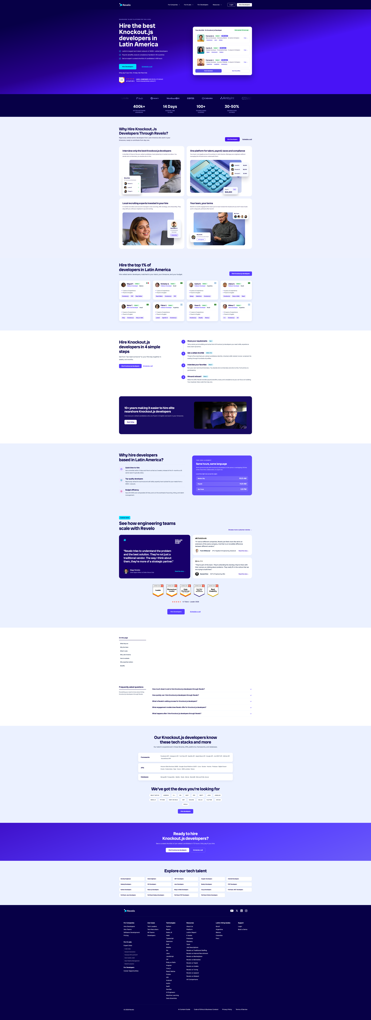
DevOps (169, 989)
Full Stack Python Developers (209, 895)
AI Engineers (170, 992)
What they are (124, 643)
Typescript (170, 938)
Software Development (132, 932)
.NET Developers (179, 879)
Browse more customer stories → (240, 530)
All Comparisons (192, 979)
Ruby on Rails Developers (181, 889)
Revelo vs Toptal (192, 963)
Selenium (169, 941)
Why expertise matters (126, 662)
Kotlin (218, 800)
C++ (174, 795)
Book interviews (208, 71)
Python (162, 800)
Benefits (122, 666)
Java (209, 795)
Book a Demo (242, 929)
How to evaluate (124, 658)
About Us (189, 926)
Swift (201, 795)
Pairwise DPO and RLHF (131, 955)
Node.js (153, 800)
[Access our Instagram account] (246, 911)
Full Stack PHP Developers (181, 895)
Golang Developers (126, 884)
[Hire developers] (222, 51)
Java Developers (179, 884)
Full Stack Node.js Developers (156, 895)
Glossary (189, 941)
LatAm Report (191, 932)
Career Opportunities (131, 971)
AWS (168, 935)
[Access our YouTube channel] (231, 910)
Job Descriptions (192, 947)
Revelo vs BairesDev (193, 960)
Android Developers (233, 879)
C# (167, 959)
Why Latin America (125, 654)
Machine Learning (172, 995)
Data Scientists (171, 998)
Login (231, 5)
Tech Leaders (152, 926)
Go (168, 950)
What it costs (124, 651)
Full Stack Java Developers (128, 895)
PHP (194, 795)
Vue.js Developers (206, 889)
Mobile (168, 947)
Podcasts (189, 938)
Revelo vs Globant (192, 976)
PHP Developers (232, 884)
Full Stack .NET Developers (235, 889)
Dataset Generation (130, 952)
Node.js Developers (206, 884)
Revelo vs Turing (192, 970)
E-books (189, 935)
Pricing (126, 935)
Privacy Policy (227, 1009)
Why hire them (124, 647)
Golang (191, 800)
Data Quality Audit (130, 958)
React (168, 929)
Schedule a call (147, 67)
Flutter (209, 800)
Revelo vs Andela (192, 966)
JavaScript (170, 956)
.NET (183, 800)
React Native (155, 795)
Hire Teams (128, 929)
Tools (188, 944)
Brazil (218, 926)
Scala (186, 804)
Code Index (128, 949)
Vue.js (200, 800)
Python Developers (126, 889)
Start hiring (130, 422)
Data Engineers (152, 879)
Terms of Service (241, 1009)
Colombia (219, 935)
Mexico (218, 932)
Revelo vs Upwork (192, 973)
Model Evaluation (129, 964)
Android (166, 795)
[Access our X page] (237, 911)
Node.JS (169, 932)
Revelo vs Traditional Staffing (196, 950)
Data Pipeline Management (132, 961)
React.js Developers (153, 889)
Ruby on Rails (173, 800)
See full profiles (236, 71)
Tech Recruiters (152, 929)
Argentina (219, 929)
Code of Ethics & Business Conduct (206, 1009)
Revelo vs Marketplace (194, 956)
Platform (189, 929)
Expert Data (128, 945)
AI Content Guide (184, 1009)
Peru (217, 938)
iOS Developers (152, 884)
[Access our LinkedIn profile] (241, 911)
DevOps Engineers (126, 879)
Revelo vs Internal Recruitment (197, 953)
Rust (187, 795)
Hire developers (186, 811)
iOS (180, 795)
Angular (217, 795)
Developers (151, 935)
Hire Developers (244, 5)
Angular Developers (206, 879)
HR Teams (150, 932)
